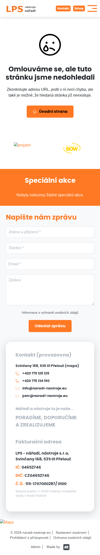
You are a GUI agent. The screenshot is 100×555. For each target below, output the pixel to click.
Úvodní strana (53, 112)
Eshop (79, 8)
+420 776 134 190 (36, 381)
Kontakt (63, 8)
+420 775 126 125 (35, 373)
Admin (36, 547)
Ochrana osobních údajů (72, 538)
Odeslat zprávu (50, 326)
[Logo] (21, 8)
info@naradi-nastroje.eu (44, 388)
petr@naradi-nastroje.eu (44, 396)
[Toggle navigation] (92, 8)
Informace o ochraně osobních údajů (50, 312)
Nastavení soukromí (71, 532)
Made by (54, 547)
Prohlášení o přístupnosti (29, 538)
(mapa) (72, 366)
